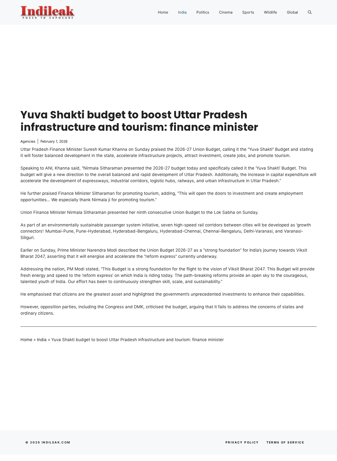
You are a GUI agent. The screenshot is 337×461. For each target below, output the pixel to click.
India (182, 12)
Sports (248, 12)
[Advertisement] (168, 61)
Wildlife (270, 12)
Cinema (225, 12)
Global (292, 12)
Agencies (27, 141)
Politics (202, 12)
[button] (310, 12)
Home (163, 12)
